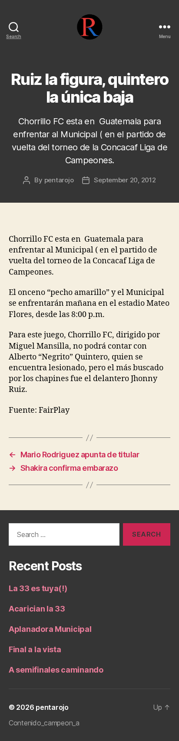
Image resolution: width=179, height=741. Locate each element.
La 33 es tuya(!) (38, 588)
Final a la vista (35, 649)
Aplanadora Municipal (50, 629)
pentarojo (59, 180)
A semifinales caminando (56, 669)
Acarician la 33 (37, 608)
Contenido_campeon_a (44, 722)
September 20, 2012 (125, 180)
